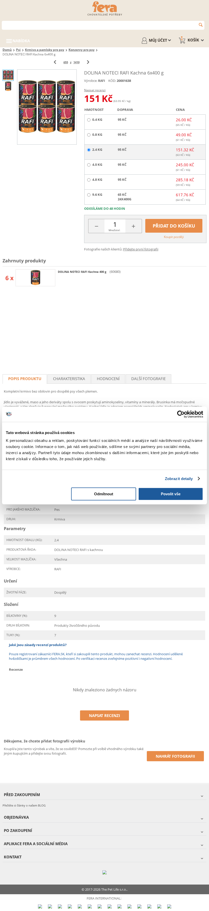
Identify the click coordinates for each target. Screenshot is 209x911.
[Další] (88, 62)
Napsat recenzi (95, 90)
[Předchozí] (55, 62)
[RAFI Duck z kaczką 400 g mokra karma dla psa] (35, 278)
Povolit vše (170, 494)
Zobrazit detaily (179, 478)
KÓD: (112, 80)
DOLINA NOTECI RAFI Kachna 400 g (82, 272)
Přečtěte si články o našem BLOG (24, 805)
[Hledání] (200, 25)
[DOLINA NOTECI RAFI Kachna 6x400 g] (46, 107)
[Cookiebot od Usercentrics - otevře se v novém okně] (181, 414)
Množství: (114, 230)
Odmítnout (103, 494)
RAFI (101, 81)
